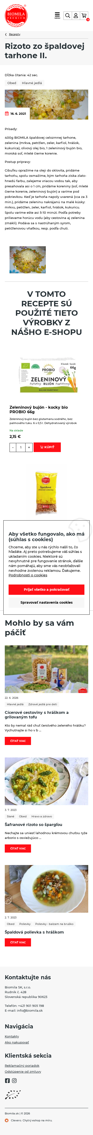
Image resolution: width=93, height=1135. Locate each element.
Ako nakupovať (17, 1042)
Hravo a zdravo (41, 816)
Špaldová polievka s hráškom (34, 932)
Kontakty (12, 1036)
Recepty (14, 34)
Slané (10, 816)
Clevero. (16, 1120)
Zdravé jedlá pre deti (42, 704)
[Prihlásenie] (76, 15)
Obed (11, 83)
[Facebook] (7, 1081)
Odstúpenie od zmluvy (23, 1071)
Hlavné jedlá (32, 83)
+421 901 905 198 (31, 1006)
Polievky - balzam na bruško (54, 924)
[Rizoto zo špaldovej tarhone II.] (46, 104)
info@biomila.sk (30, 1010)
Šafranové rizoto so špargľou (33, 824)
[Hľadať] (67, 15)
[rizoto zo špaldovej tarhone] (28, 259)
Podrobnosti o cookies (28, 575)
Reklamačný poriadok (22, 1065)
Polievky (25, 924)
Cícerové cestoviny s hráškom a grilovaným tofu (37, 714)
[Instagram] (14, 1081)
